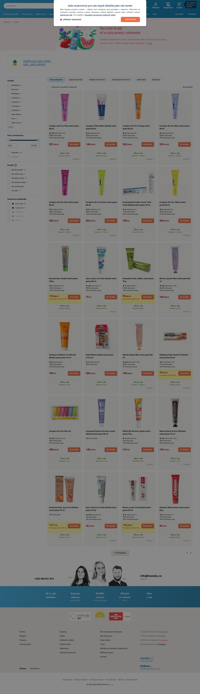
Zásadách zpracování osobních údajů (100, 15)
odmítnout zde (66, 15)
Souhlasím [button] (130, 19)
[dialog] (100, 13)
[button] (70, 19)
